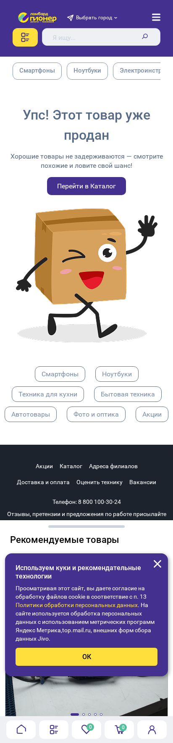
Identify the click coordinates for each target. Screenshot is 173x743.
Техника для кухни (47, 394)
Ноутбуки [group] (87, 70)
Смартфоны (60, 374)
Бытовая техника (128, 394)
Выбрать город (94, 18)
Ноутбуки (117, 374)
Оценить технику (99, 482)
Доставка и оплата (43, 482)
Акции (152, 414)
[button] (75, 714)
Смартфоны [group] (37, 70)
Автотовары (30, 414)
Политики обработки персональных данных (77, 605)
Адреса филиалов (113, 466)
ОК (86, 657)
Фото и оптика (96, 414)
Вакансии (142, 482)
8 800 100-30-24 (99, 501)
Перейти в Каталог (86, 186)
